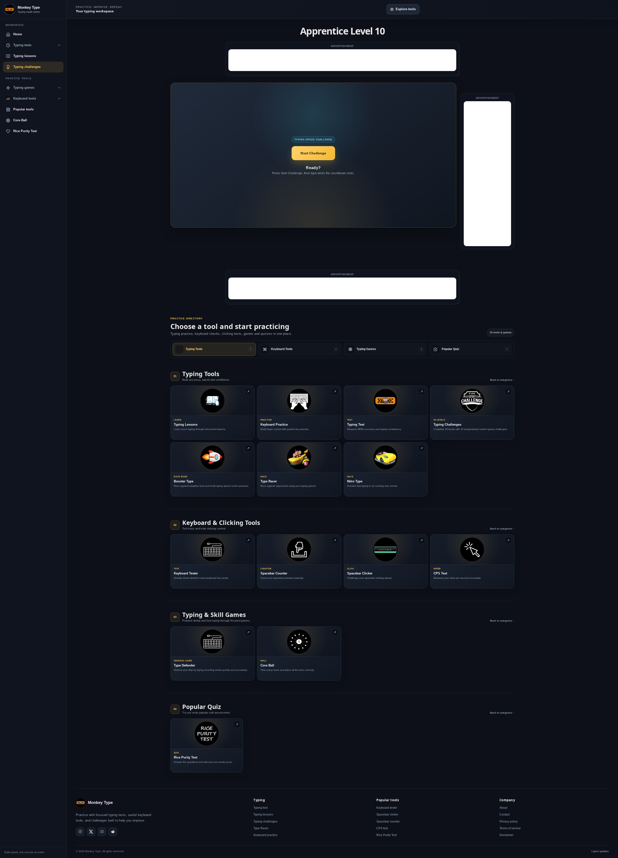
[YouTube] (102, 831)
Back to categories (502, 380)
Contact (504, 814)
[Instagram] (80, 831)
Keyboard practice (265, 835)
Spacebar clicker (387, 814)
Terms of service (510, 828)
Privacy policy (508, 821)
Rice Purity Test (386, 835)
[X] (91, 831)
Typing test (260, 808)
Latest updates (600, 851)
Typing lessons (263, 814)
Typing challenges (265, 821)
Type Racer (260, 828)
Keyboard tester (386, 808)
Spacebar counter (388, 821)
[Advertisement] (342, 60)
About (503, 808)
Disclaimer (506, 835)
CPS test (382, 828)
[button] (313, 153)
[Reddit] (112, 831)
